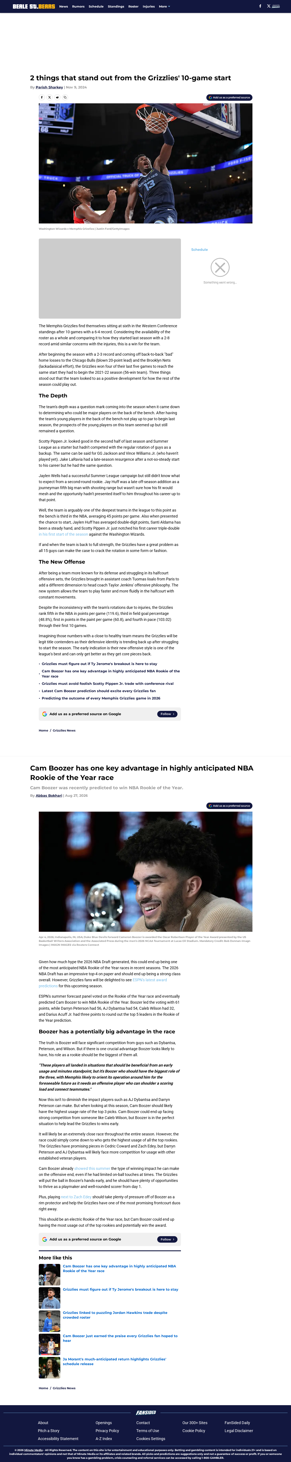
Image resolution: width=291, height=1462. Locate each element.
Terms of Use (147, 1430)
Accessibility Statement (58, 1438)
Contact (143, 1422)
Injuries (149, 6)
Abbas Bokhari (49, 796)
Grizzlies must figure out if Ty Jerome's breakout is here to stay (99, 664)
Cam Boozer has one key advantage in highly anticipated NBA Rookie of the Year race (111, 673)
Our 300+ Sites (194, 1422)
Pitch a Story (48, 1430)
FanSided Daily (237, 1422)
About (43, 1422)
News (63, 6)
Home (43, 730)
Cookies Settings (150, 1438)
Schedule (96, 6)
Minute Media (33, 1450)
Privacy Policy (107, 1430)
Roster (133, 6)
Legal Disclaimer (239, 1430)
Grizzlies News (64, 730)
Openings (104, 1422)
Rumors (78, 6)
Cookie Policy (193, 1430)
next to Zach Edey (76, 1197)
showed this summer (92, 1168)
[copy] (65, 97)
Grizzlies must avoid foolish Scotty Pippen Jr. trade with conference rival (108, 684)
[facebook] (260, 6)
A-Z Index (104, 1438)
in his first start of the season (63, 534)
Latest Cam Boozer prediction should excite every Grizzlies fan (99, 691)
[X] (269, 6)
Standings (116, 6)
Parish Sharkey (49, 87)
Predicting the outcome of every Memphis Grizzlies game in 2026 (101, 698)
